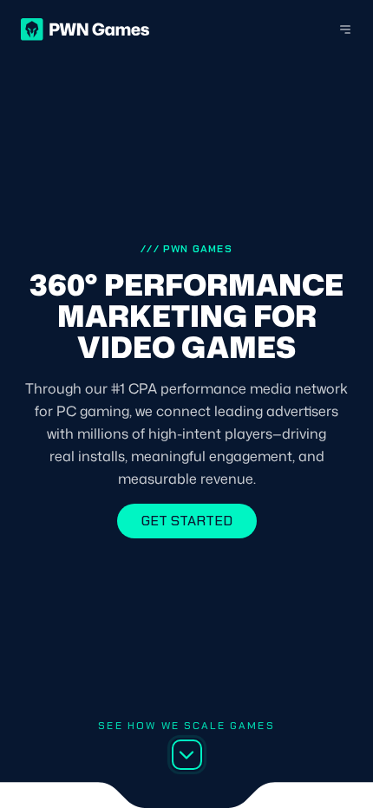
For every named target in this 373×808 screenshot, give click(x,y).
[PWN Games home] (85, 29)
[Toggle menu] (334, 29)
